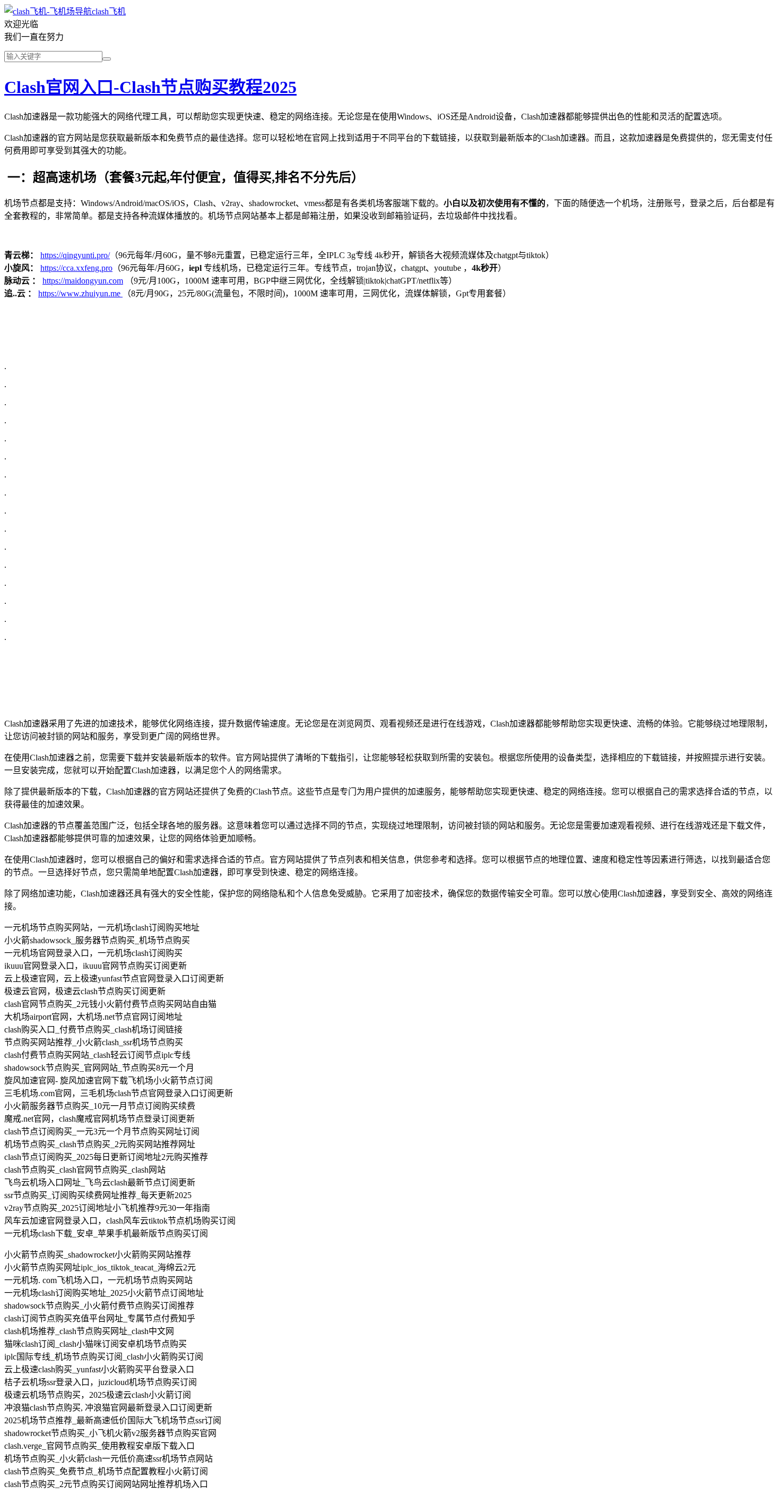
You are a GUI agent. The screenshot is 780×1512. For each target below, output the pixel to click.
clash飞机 (109, 11)
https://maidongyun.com (82, 280)
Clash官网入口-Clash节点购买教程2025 (150, 87)
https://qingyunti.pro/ (75, 255)
